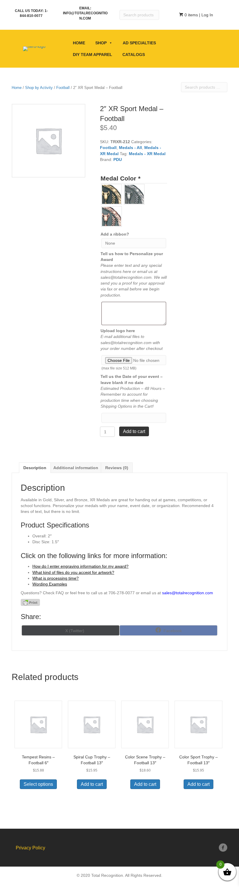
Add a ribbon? (115, 234)
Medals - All (130, 147)
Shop (101, 43)
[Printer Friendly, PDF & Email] (30, 602)
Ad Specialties (139, 43)
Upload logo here (118, 330)
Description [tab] (34, 467)
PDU (117, 159)
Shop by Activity (39, 87)
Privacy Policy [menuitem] (30, 847)
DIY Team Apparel (92, 54)
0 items (190, 15)
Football (63, 87)
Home (79, 43)
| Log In (205, 15)
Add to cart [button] (92, 784)
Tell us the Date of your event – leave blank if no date (132, 379)
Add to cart (134, 431)
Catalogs (133, 54)
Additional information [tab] (75, 467)
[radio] (111, 194)
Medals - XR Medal (147, 153)
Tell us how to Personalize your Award (132, 256)
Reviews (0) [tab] (116, 467)
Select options (38, 784)
